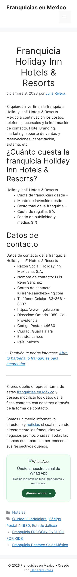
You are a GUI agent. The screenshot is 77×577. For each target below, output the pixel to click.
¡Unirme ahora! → (38, 493)
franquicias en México (35, 392)
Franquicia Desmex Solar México (40, 545)
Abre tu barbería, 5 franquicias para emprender (37, 358)
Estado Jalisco (44, 525)
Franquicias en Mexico (36, 7)
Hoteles (18, 512)
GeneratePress (41, 570)
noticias (33, 424)
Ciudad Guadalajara (29, 519)
